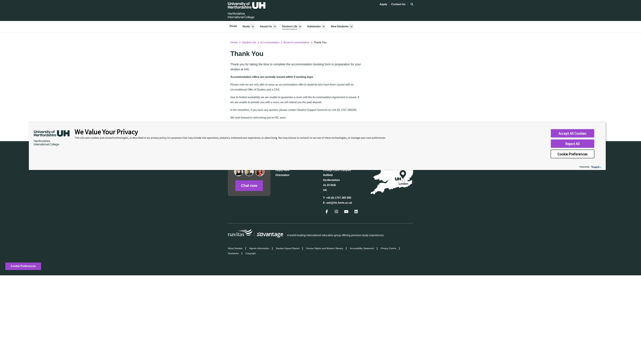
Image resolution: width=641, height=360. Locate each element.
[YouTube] (346, 212)
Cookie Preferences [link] (23, 266)
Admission (314, 26)
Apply (384, 4)
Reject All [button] (572, 143)
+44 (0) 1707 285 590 (338, 197)
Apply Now (282, 170)
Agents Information (259, 248)
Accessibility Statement (362, 248)
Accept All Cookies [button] (572, 133)
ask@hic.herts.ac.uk (339, 202)
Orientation (282, 175)
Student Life (289, 26)
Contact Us (398, 4)
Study (246, 26)
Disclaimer (233, 253)
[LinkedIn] (356, 212)
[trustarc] (596, 166)
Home (233, 26)
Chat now (249, 186)
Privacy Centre (388, 248)
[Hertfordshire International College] (246, 10)
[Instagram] (336, 212)
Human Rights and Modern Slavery (324, 248)
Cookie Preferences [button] (573, 154)
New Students (340, 26)
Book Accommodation (296, 42)
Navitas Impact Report (287, 248)
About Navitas (235, 248)
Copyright (251, 253)
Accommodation (269, 42)
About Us (266, 26)
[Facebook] (327, 212)
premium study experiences (367, 235)
